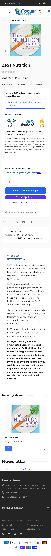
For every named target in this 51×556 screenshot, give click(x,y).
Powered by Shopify (34, 552)
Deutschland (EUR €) (11, 3)
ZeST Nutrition (11, 438)
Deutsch (42, 3)
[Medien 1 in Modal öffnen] (25, 40)
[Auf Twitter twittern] (17, 222)
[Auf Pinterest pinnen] (23, 222)
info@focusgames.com (16, 497)
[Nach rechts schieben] (46, 395)
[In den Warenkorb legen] (8, 448)
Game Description (16, 259)
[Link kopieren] (37, 222)
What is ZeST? (14, 256)
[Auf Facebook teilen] (11, 222)
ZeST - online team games (30, 238)
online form (24, 469)
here (29, 168)
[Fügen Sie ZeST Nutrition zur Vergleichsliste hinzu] (45, 449)
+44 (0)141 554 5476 (14, 492)
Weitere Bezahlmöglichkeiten (25, 202)
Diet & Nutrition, (25, 235)
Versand (14, 84)
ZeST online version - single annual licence (24, 103)
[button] (3, 12)
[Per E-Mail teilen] (30, 222)
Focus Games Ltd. (21, 552)
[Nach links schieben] (39, 395)
